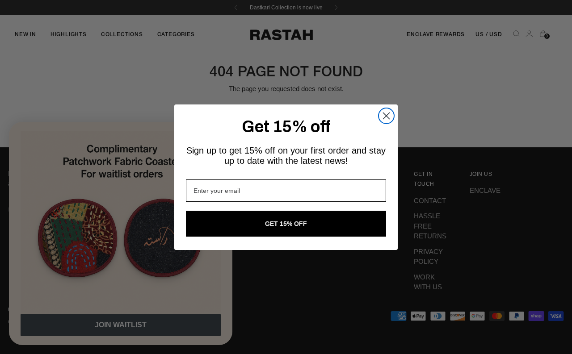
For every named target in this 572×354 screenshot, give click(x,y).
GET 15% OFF (286, 223)
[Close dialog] (386, 116)
